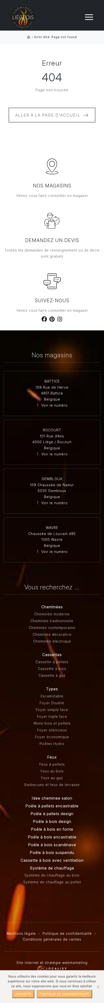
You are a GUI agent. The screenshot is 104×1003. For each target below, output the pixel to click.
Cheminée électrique (52, 641)
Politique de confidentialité (67, 933)
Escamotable (52, 696)
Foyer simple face (52, 710)
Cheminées (52, 606)
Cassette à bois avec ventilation (52, 860)
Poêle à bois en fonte (52, 829)
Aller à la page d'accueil (47, 115)
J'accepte (23, 994)
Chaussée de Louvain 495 (52, 534)
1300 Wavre (52, 539)
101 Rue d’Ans (52, 436)
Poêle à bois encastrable (52, 837)
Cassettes (52, 654)
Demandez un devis (52, 240)
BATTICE (52, 381)
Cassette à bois (52, 669)
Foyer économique (52, 737)
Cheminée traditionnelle (52, 621)
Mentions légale (21, 933)
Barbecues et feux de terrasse (52, 785)
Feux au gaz (52, 778)
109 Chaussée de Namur (52, 485)
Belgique (52, 399)
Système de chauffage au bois (52, 875)
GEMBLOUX (52, 479)
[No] (98, 986)
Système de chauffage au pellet (52, 882)
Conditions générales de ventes (52, 939)
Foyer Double (52, 703)
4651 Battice (52, 393)
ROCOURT (52, 430)
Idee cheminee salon (52, 798)
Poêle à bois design (52, 821)
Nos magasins (52, 186)
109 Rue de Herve (52, 387)
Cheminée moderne (52, 614)
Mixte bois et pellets (52, 723)
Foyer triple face (52, 716)
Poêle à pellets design (52, 813)
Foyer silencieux (52, 730)
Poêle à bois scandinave (52, 844)
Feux (52, 757)
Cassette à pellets (52, 662)
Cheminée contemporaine (52, 628)
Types (52, 688)
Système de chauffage (52, 868)
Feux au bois (52, 771)
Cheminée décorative (52, 634)
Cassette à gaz (52, 675)
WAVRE (52, 528)
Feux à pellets (52, 764)
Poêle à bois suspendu (52, 852)
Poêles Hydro (52, 744)
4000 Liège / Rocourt (52, 442)
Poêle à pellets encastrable (52, 805)
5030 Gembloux (52, 491)
